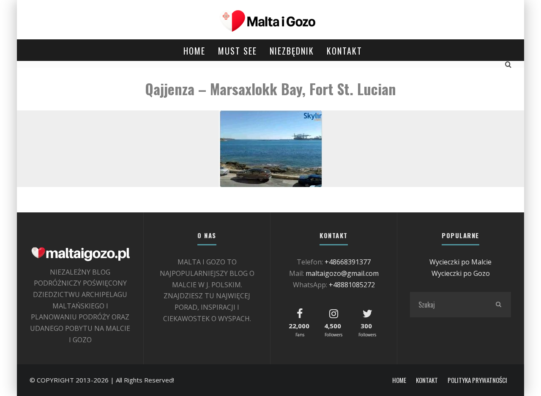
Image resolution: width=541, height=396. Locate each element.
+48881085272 (352, 284)
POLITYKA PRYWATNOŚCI (477, 380)
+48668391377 (348, 262)
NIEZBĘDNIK (292, 50)
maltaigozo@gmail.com (342, 273)
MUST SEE (237, 50)
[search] (498, 304)
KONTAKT (344, 50)
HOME (194, 50)
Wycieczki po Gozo (461, 273)
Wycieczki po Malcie (460, 262)
